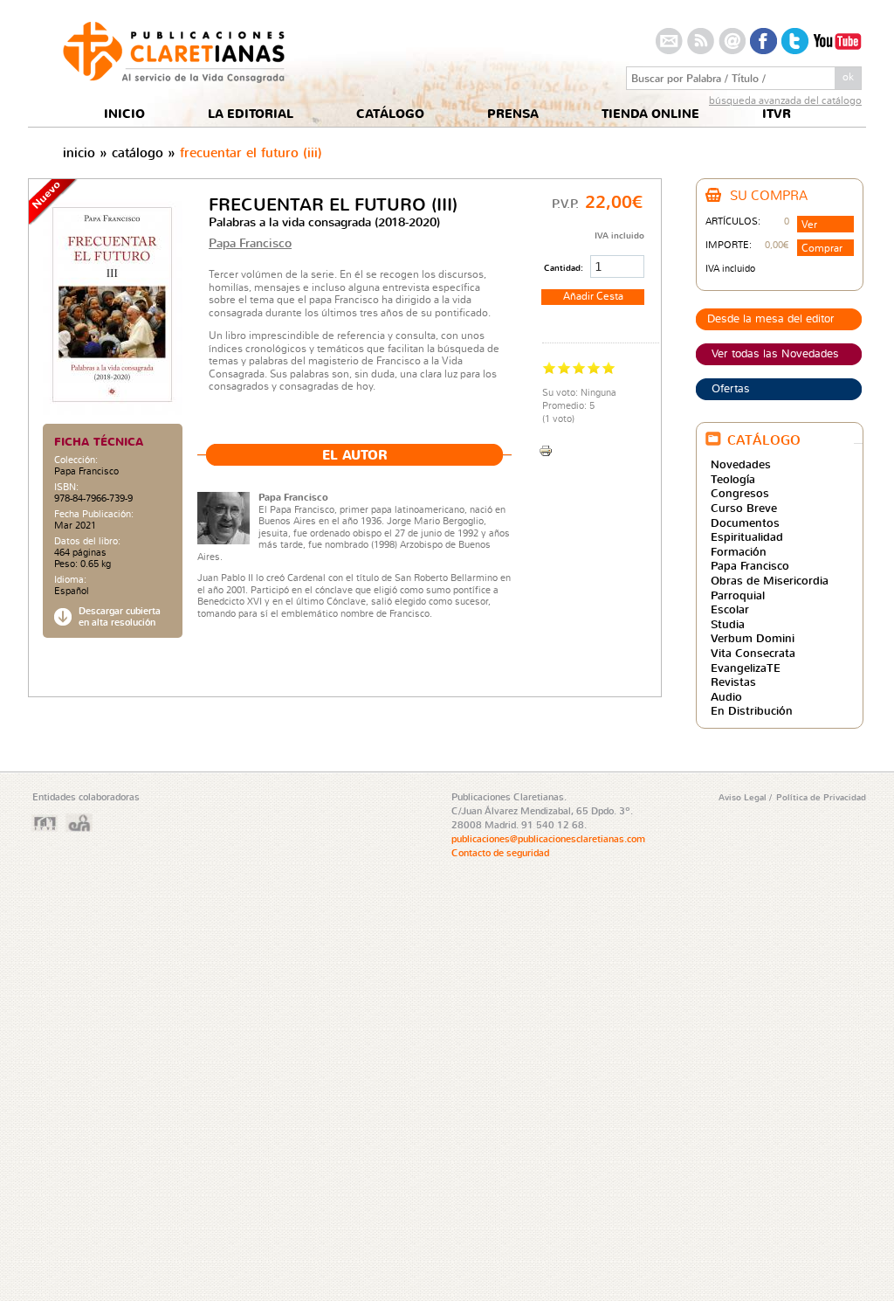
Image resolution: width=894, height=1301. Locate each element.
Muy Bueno (594, 367)
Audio (726, 696)
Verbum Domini (752, 638)
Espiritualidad (747, 536)
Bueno (579, 367)
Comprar (821, 247)
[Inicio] (174, 78)
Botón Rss (700, 41)
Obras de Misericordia (770, 580)
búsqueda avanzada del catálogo (785, 100)
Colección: (76, 460)
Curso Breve (744, 508)
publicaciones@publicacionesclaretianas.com (548, 839)
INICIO (124, 114)
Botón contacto (669, 41)
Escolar (730, 609)
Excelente (609, 367)
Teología (733, 479)
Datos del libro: (87, 541)
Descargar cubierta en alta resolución (120, 617)
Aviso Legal (744, 797)
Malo (549, 367)
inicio (79, 152)
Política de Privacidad (821, 797)
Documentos (745, 522)
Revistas (733, 682)
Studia (728, 624)
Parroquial (738, 595)
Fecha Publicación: (94, 514)
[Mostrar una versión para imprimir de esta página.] (546, 448)
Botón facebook (763, 41)
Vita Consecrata (753, 653)
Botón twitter (794, 41)
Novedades (741, 464)
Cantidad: (565, 267)
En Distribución (752, 710)
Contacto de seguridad (500, 853)
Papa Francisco (86, 471)
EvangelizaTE (746, 668)
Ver (809, 224)
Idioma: (70, 579)
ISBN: (66, 487)
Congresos (740, 493)
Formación (739, 551)
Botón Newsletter (732, 41)
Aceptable (564, 367)
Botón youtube (837, 41)
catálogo (137, 152)
